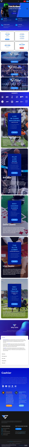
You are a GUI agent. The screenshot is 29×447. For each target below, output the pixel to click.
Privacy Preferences (21, 445)
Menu (18, 1)
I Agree (26, 445)
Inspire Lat (21, 441)
